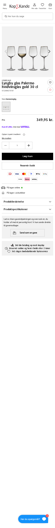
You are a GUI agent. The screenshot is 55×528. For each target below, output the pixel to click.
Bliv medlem (6, 138)
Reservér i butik (27, 166)
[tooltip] (50, 90)
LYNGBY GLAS (6, 80)
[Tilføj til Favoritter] (50, 82)
